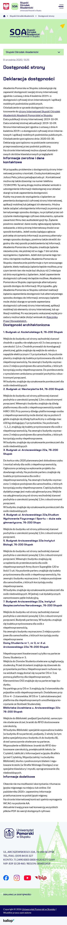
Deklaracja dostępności (17, 894)
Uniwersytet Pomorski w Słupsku (38, 909)
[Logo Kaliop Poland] (8, 920)
